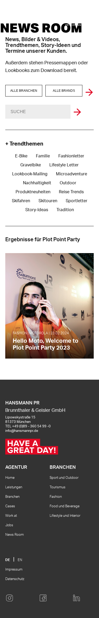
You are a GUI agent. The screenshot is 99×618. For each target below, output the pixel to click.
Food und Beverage (64, 506)
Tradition (65, 210)
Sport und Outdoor (64, 478)
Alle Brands (64, 91)
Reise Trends (71, 192)
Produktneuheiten (33, 192)
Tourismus (57, 487)
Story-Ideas (36, 210)
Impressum (13, 569)
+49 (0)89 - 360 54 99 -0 (31, 426)
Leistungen (13, 487)
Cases (10, 506)
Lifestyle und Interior (65, 516)
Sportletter (76, 201)
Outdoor (68, 183)
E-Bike (21, 156)
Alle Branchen (23, 91)
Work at (11, 516)
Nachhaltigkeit (37, 183)
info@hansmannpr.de (21, 431)
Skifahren (21, 201)
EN (20, 560)
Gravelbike (30, 165)
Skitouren (48, 201)
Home (10, 478)
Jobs (9, 525)
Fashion (56, 497)
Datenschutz (14, 579)
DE (7, 560)
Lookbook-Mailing (30, 174)
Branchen (12, 497)
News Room (14, 535)
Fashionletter (71, 156)
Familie (43, 156)
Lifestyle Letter (64, 165)
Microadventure (71, 174)
